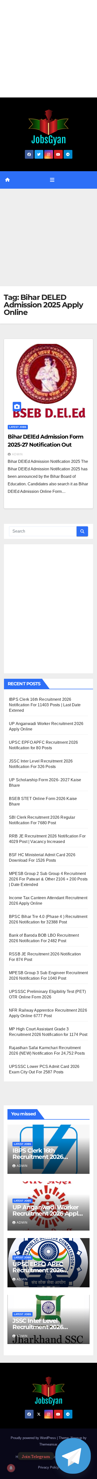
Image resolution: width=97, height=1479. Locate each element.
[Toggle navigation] (52, 180)
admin (17, 454)
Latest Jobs (17, 427)
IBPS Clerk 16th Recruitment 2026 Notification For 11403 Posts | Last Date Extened (45, 705)
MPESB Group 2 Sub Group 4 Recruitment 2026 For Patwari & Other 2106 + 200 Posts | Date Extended (48, 879)
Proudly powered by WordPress (34, 1438)
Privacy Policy (48, 1467)
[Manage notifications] (11, 1468)
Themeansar (48, 1444)
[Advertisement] (48, 48)
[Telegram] (73, 1456)
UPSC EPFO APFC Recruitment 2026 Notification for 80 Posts (46, 1270)
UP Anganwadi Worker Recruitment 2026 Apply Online (46, 1213)
